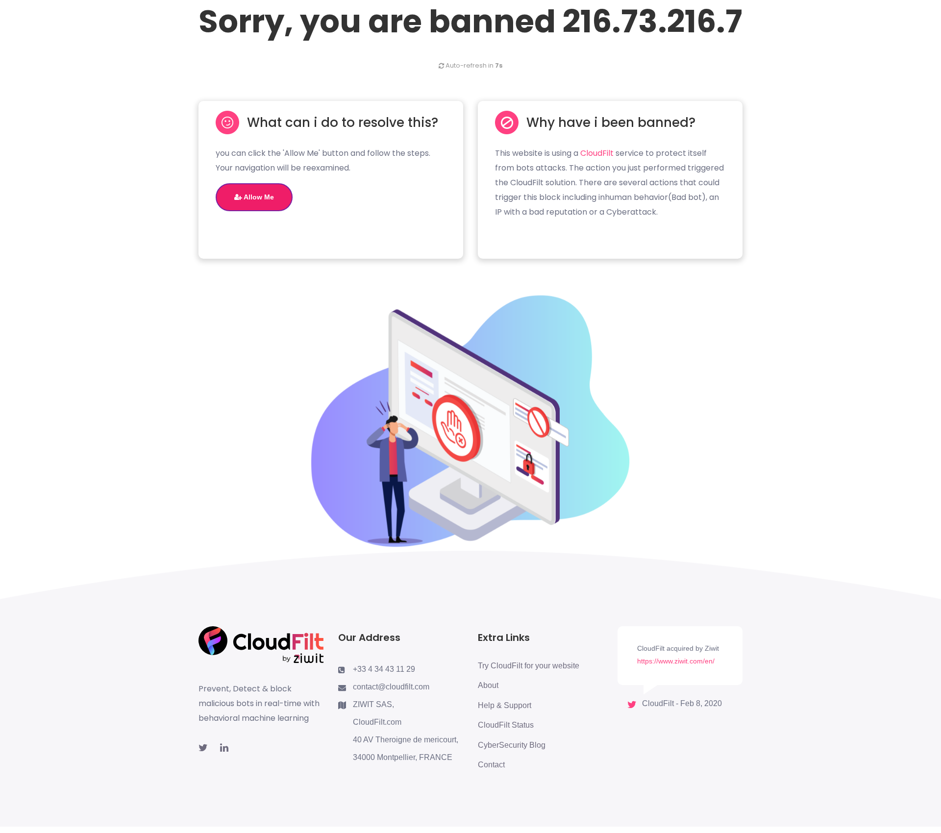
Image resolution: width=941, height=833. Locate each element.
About (488, 685)
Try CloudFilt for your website (528, 666)
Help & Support (504, 705)
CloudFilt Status (506, 725)
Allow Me (258, 197)
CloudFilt (597, 153)
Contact (491, 764)
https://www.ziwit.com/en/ (676, 661)
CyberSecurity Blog (511, 745)
